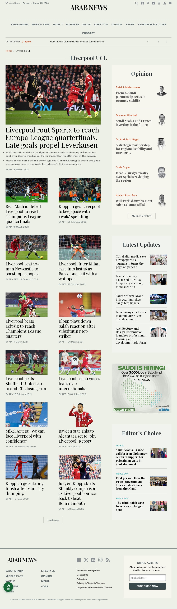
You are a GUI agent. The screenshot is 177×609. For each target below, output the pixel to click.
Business (72, 24)
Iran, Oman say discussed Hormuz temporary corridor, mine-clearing (129, 281)
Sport (130, 24)
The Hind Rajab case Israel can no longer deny (130, 506)
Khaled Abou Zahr (126, 195)
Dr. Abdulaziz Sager (127, 139)
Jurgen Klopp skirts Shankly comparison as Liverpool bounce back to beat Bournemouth (77, 493)
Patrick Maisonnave (128, 87)
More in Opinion (141, 216)
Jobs (44, 586)
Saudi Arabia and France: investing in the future (134, 123)
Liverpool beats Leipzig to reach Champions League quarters (23, 328)
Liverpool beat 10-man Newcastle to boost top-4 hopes (22, 268)
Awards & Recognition (88, 570)
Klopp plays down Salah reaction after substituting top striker (77, 328)
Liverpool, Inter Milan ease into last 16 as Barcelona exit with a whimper (79, 271)
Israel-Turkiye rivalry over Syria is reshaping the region (132, 176)
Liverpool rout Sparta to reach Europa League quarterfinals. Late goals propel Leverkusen (52, 137)
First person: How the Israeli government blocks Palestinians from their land (130, 483)
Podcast (88, 33)
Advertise (82, 579)
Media (86, 24)
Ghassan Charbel (126, 115)
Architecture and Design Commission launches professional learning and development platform (131, 335)
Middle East (40, 24)
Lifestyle (101, 24)
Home (9, 50)
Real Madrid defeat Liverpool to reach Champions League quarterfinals (23, 214)
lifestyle (48, 570)
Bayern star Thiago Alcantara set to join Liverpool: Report (77, 436)
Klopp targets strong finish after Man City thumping (25, 488)
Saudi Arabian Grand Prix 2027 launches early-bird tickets (77, 42)
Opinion (116, 24)
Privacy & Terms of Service (91, 583)
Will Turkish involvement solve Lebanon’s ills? (134, 203)
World (58, 24)
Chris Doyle (123, 167)
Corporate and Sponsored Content (94, 587)
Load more (53, 520)
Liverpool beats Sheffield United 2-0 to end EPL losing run (26, 383)
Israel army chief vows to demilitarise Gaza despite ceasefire (131, 315)
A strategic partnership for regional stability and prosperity (134, 149)
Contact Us (82, 574)
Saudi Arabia (20, 24)
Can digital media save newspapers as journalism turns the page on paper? (131, 261)
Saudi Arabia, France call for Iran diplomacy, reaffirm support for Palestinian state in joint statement (131, 457)
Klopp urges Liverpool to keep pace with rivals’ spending (79, 211)
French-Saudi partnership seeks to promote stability (130, 96)
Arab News (14, 3)
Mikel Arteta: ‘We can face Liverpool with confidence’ (25, 436)
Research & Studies (152, 24)
